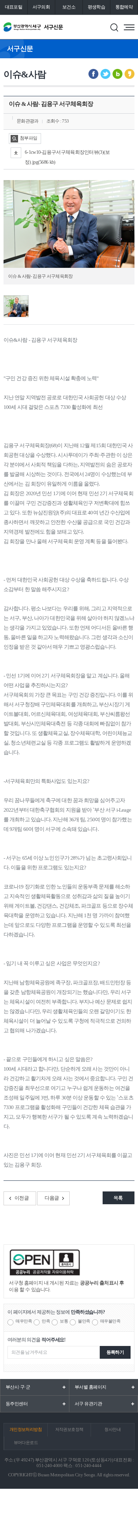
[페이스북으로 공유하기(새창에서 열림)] (93, 74)
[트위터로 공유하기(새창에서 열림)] (105, 74)
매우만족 (24, 1321)
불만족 (84, 1321)
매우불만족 (110, 1321)
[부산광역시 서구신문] (33, 27)
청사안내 (112, 1429)
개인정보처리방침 (26, 1429)
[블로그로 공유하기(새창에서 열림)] (117, 74)
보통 (64, 1321)
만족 (46, 1321)
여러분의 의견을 (36, 1339)
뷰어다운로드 (26, 1442)
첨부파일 (28, 138)
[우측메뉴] (129, 27)
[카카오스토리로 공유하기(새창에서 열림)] (129, 74)
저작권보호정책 (69, 1429)
